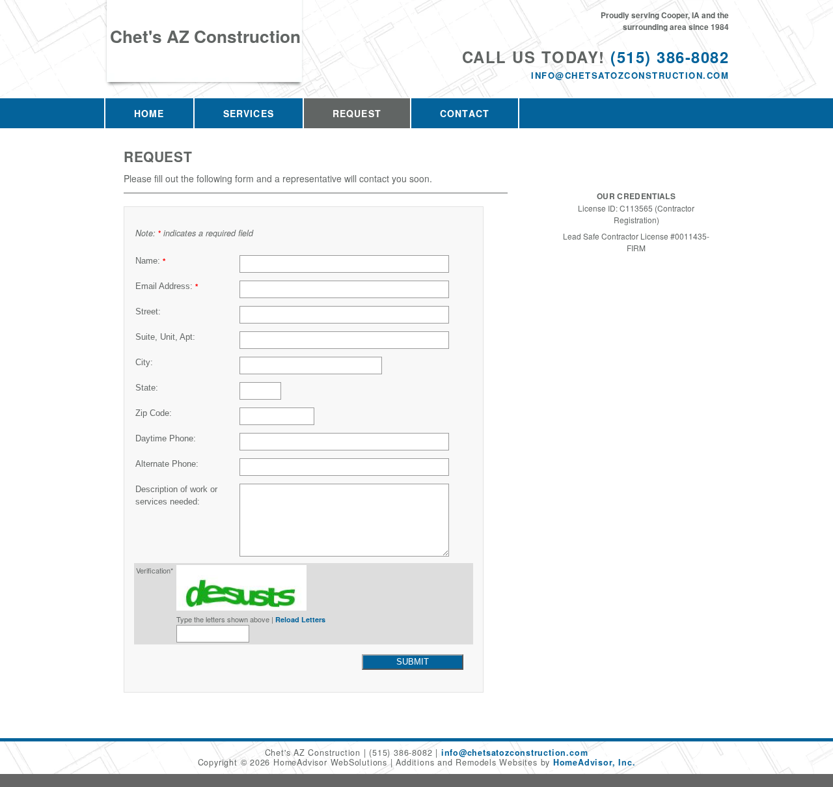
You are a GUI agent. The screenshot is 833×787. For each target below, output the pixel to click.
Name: (150, 261)
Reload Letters (300, 619)
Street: (148, 311)
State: (146, 388)
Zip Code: (153, 413)
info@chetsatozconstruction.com (630, 75)
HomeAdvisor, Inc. (594, 762)
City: (144, 362)
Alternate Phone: (166, 464)
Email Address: (166, 286)
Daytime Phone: (165, 438)
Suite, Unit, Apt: (165, 337)
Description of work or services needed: (176, 495)
